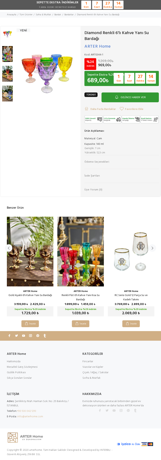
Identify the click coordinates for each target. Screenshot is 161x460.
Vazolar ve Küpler (92, 367)
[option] (7, 36)
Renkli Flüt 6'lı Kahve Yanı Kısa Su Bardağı (81, 297)
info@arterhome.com (30, 416)
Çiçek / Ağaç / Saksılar (95, 372)
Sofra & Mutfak (91, 378)
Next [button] (152, 248)
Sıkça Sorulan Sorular (19, 378)
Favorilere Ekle (134, 109)
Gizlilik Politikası (16, 372)
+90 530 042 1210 (26, 411)
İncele (32, 324)
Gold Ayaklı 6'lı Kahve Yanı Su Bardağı (30, 295)
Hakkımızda (13, 361)
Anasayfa (11, 15)
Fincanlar (87, 361)
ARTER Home (97, 46)
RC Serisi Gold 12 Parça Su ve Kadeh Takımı (131, 297)
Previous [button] (8, 248)
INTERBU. (105, 450)
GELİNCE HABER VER (133, 97)
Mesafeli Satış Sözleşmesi (22, 367)
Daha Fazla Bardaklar (103, 109)
